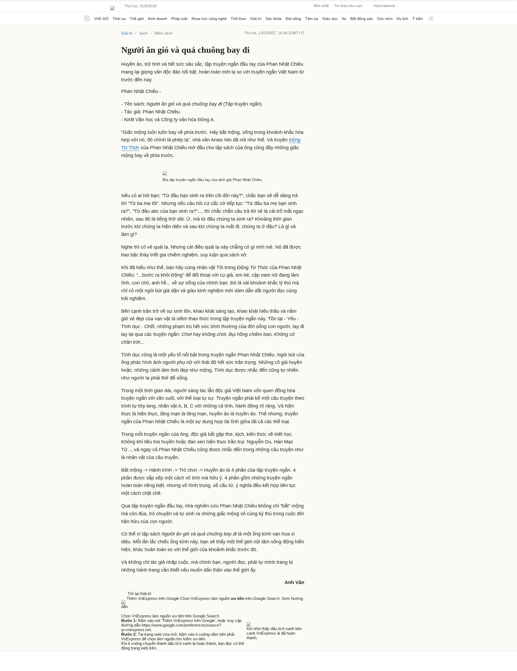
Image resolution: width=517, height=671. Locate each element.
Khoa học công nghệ (209, 18)
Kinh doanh (157, 18)
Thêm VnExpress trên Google (152, 598)
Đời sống (293, 18)
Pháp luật (179, 18)
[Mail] (129, 611)
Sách (143, 33)
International (384, 6)
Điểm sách (164, 33)
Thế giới (137, 18)
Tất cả (430, 16)
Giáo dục (330, 18)
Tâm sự (311, 18)
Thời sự (119, 18)
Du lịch (402, 18)
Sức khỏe (274, 18)
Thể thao (238, 18)
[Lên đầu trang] (2, 668)
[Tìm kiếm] (404, 6)
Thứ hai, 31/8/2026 (140, 6)
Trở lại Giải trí (138, 593)
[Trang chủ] (87, 18)
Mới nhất (321, 6)
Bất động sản (361, 18)
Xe (344, 18)
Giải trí (255, 18)
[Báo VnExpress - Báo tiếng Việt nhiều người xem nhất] (112, 6)
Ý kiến (417, 18)
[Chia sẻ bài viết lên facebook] (124, 611)
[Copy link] (134, 611)
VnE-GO (101, 18)
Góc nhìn (385, 18)
